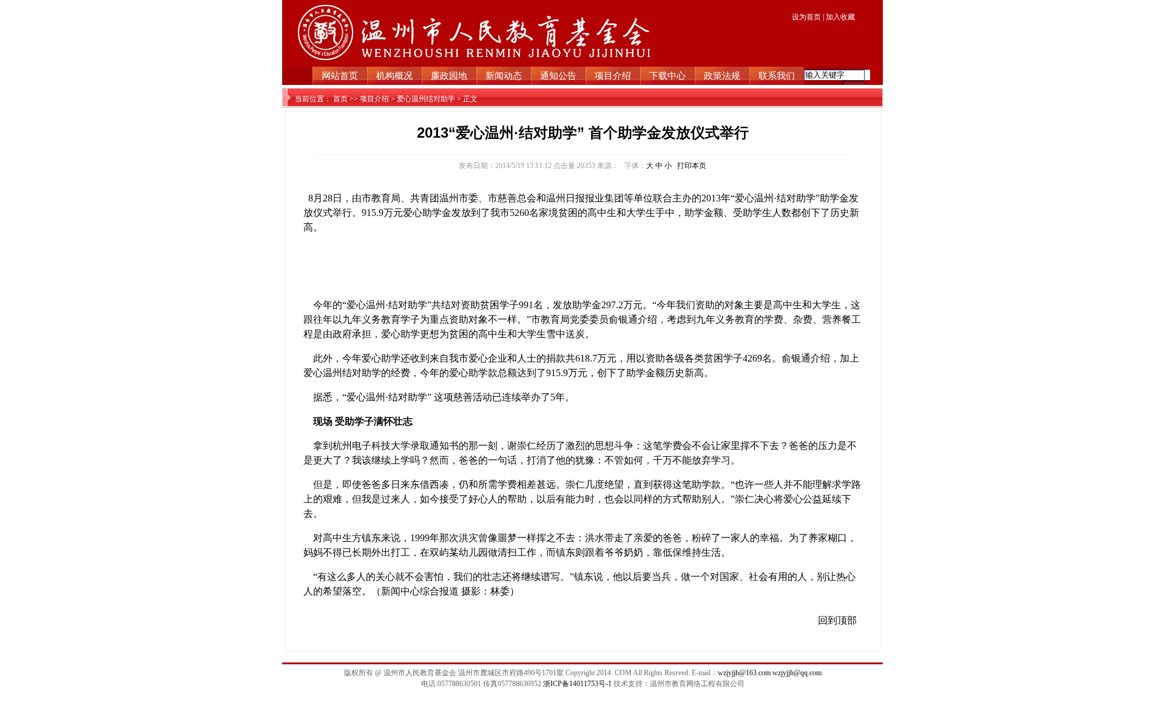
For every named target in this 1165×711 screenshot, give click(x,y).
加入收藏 (840, 17)
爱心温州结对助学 (426, 99)
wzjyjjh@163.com (744, 673)
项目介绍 (374, 99)
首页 (340, 99)
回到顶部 (837, 620)
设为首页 (807, 17)
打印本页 (691, 165)
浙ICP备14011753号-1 (578, 683)
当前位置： (313, 99)
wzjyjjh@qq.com (797, 673)
